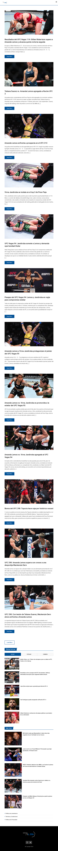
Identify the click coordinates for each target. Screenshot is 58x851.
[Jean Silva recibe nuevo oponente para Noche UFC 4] (12, 690)
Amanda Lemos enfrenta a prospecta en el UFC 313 (26, 143)
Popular (29, 654)
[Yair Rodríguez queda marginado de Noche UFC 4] (12, 704)
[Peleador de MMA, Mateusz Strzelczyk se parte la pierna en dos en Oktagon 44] (13, 801)
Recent (13, 654)
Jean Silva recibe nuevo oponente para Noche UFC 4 (34, 686)
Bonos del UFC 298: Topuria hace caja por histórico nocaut (29, 508)
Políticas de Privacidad (11, 819)
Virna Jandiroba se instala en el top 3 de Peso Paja (26, 192)
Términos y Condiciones (12, 816)
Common (45, 654)
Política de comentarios (12, 813)
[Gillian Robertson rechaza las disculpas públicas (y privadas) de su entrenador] (12, 717)
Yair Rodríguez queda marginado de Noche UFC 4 (33, 699)
